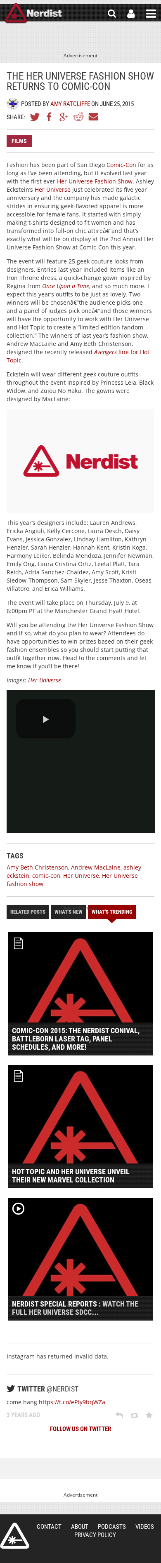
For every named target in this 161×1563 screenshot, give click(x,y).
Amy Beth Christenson (37, 867)
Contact (49, 1526)
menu (151, 13)
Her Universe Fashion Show (95, 181)
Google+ (64, 116)
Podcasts (112, 1526)
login (131, 13)
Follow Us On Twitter (80, 1429)
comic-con (46, 875)
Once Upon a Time (65, 286)
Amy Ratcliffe (70, 104)
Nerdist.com (14, 1536)
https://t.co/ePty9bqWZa (72, 1402)
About (79, 1526)
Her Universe (53, 189)
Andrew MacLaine (96, 867)
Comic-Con (121, 165)
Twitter (35, 116)
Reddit (78, 116)
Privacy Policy (95, 1535)
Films (19, 141)
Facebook (49, 116)
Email (93, 116)
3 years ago (23, 1415)
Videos (144, 1526)
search (112, 13)
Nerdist (33, 13)
